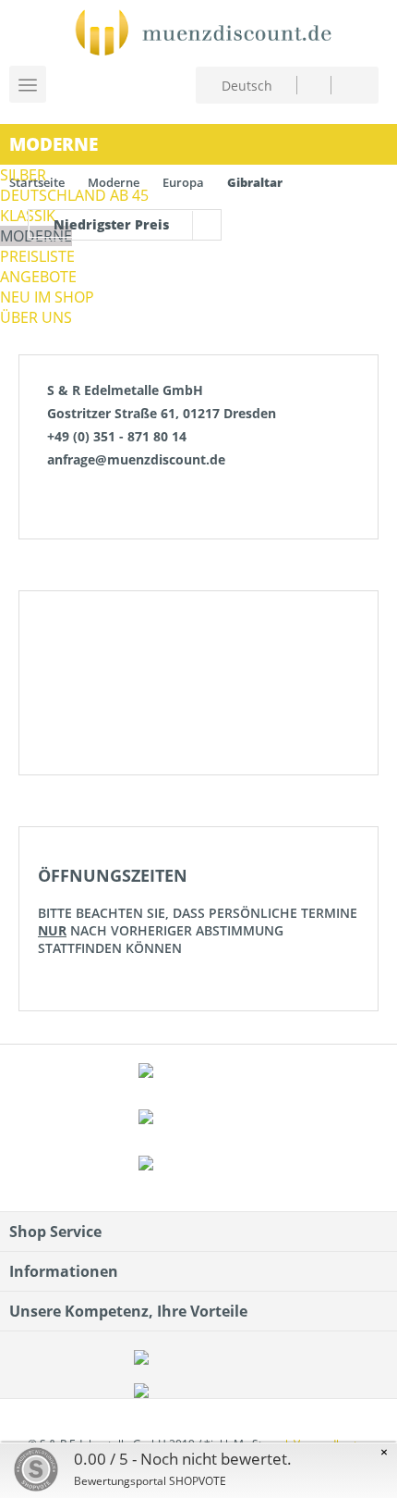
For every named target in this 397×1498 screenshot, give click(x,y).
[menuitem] (314, 84)
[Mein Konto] (314, 84)
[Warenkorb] (349, 82)
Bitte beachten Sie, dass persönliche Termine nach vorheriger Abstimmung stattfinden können (197, 910)
